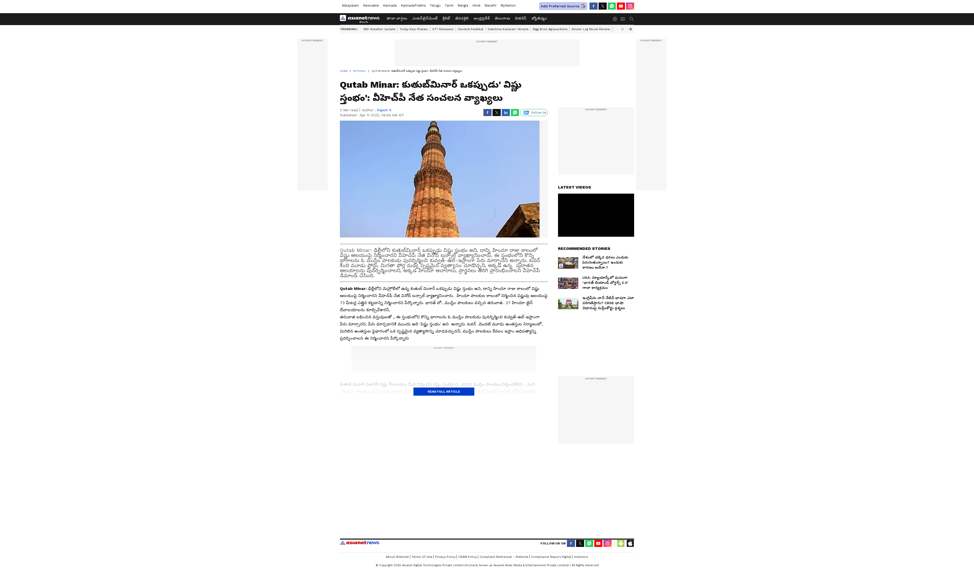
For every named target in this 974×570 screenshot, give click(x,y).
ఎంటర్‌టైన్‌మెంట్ (425, 18)
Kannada (390, 5)
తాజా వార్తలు (397, 18)
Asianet (359, 543)
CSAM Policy (467, 557)
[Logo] (361, 19)
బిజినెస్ (520, 18)
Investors (581, 557)
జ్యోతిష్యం (539, 18)
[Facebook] (593, 6)
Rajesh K (384, 110)
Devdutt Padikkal (470, 29)
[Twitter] (603, 6)
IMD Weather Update (379, 29)
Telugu (435, 5)
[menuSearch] (632, 19)
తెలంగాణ (502, 18)
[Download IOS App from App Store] (630, 543)
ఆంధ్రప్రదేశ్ (482, 18)
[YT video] (621, 6)
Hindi (476, 5)
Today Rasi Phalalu (414, 29)
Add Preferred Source (560, 6)
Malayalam (350, 5)
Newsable (371, 5)
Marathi (490, 5)
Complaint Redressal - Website (504, 557)
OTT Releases (443, 29)
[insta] (630, 6)
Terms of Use (422, 557)
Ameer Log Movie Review (591, 29)
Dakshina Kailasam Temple (508, 29)
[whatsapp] (612, 6)
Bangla (463, 5)
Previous (623, 29)
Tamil (449, 5)
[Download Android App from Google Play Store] (621, 543)
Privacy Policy (445, 557)
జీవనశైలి (461, 18)
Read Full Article (444, 391)
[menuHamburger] (622, 19)
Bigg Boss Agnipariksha (550, 29)
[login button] (616, 19)
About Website (397, 557)
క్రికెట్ (446, 18)
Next (630, 29)
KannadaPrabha (413, 5)
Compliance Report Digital (551, 557)
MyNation (508, 5)
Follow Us (538, 112)
